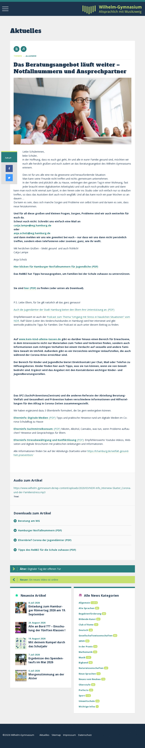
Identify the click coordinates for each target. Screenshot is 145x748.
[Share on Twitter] (9, 180)
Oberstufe (85, 684)
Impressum (69, 735)
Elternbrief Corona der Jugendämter (41, 540)
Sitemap (56, 735)
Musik (82, 657)
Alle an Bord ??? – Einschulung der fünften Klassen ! (46, 628)
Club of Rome (86, 624)
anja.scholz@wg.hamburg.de (32, 233)
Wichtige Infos (87, 706)
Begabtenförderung (90, 613)
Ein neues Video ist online (39, 579)
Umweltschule (87, 701)
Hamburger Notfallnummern (36, 530)
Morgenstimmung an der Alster (46, 676)
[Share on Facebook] (9, 171)
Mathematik (85, 652)
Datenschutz (85, 735)
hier (26, 288)
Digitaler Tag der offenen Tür (40, 569)
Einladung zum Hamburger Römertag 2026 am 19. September (47, 610)
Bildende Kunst (87, 619)
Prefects (83, 690)
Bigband (83, 662)
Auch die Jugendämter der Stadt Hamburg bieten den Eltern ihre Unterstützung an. (60, 309)
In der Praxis (86, 646)
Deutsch (83, 630)
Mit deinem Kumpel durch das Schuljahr (46, 644)
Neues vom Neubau (90, 679)
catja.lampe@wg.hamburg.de (32, 225)
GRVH (82, 641)
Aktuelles (44, 735)
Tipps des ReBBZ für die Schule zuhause (43, 549)
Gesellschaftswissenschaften (95, 635)
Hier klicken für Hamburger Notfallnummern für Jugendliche (52, 266)
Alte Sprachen (86, 608)
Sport (82, 695)
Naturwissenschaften (91, 668)
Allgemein (84, 602)
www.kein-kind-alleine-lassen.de (40, 339)
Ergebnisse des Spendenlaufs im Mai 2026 (45, 660)
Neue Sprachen (87, 673)
